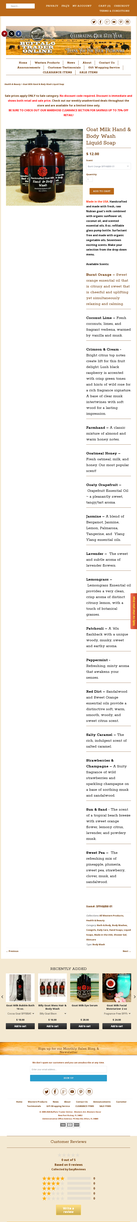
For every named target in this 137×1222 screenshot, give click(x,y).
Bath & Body (104, 925)
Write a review (68, 1210)
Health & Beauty (95, 920)
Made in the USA (103, 934)
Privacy (52, 6)
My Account (82, 6)
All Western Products (111, 915)
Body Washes (119, 925)
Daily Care (102, 929)
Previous (13, 951)
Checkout (121, 6)
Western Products (47, 63)
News (71, 63)
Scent (89, 160)
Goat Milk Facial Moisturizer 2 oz (116, 1007)
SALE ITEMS (89, 72)
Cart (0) (104, 6)
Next (125, 951)
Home (23, 63)
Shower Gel (120, 934)
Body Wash (99, 944)
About (87, 63)
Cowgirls (91, 929)
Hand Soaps (116, 929)
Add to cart (20, 1026)
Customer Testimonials (64, 67)
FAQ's (65, 6)
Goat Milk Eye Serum (85, 1005)
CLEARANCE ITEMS (57, 72)
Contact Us (107, 63)
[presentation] (2, 997)
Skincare (91, 939)
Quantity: (91, 174)
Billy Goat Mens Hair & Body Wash (52, 1007)
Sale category (49, 96)
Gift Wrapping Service (104, 67)
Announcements (28, 67)
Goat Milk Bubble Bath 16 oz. (20, 1007)
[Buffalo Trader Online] (68, 41)
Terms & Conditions (114, 11)
